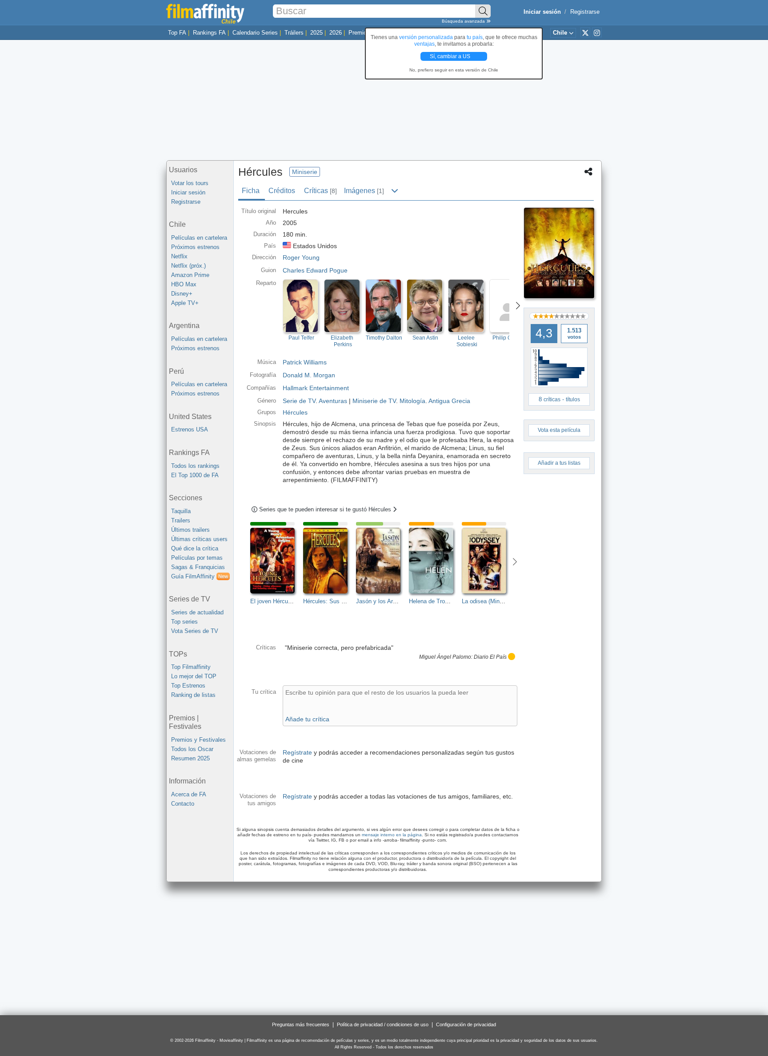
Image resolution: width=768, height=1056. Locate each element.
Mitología (412, 400)
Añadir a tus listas (559, 463)
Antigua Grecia (449, 400)
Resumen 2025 (190, 758)
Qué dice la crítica (194, 548)
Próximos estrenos (195, 247)
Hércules (295, 412)
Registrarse (585, 11)
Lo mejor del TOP (193, 676)
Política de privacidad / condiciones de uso (382, 1024)
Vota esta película (559, 430)
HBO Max (183, 284)
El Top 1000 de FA (195, 475)
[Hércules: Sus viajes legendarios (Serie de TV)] (329, 560)
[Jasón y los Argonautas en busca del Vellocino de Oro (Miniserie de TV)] (382, 560)
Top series (184, 621)
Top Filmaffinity (191, 667)
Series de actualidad (197, 612)
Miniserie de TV (374, 400)
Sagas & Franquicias (198, 567)
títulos (573, 399)
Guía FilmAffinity (199, 576)
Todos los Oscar (192, 749)
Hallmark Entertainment (316, 388)
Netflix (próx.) (188, 265)
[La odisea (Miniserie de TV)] (488, 560)
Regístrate (297, 752)
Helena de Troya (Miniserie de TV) (453, 601)
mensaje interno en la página (392, 834)
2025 (316, 32)
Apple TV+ (185, 303)
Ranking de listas (193, 695)
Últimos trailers (190, 529)
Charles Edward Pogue (315, 270)
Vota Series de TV (194, 631)
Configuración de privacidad (466, 1024)
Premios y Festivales (198, 739)
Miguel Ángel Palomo (445, 657)
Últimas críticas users (199, 539)
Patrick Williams (305, 362)
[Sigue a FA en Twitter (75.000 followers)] (585, 32)
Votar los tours (189, 183)
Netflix (179, 256)
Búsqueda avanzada (464, 21)
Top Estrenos (188, 685)
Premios (359, 32)
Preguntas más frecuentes (300, 1024)
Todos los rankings (195, 466)
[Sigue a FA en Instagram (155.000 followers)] (597, 32)
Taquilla (181, 511)
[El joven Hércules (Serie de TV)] (276, 560)
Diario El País (490, 657)
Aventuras (333, 400)
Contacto (182, 803)
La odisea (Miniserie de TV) (497, 601)
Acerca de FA (188, 794)
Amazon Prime (190, 275)
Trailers (180, 520)
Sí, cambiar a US (451, 56)
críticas (552, 399)
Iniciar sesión (188, 192)
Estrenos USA (189, 429)
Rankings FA (209, 32)
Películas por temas (197, 557)
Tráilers (294, 32)
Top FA (177, 32)
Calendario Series (255, 32)
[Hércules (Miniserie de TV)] (559, 253)
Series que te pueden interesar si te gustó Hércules (326, 509)
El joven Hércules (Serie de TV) (291, 601)
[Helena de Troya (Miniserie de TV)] (435, 560)
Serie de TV (299, 400)
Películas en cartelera (199, 237)
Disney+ (181, 293)
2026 (335, 32)
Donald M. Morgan (309, 375)
